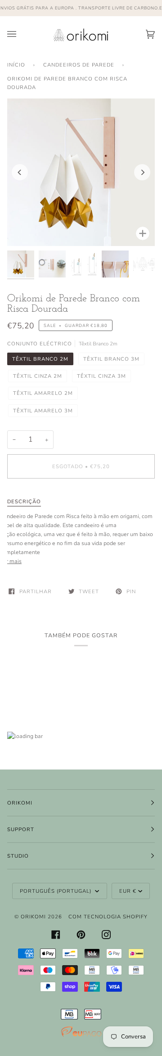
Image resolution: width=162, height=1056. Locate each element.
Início (16, 64)
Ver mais (11, 561)
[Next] (142, 172)
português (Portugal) (56, 891)
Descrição (24, 501)
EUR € (127, 891)
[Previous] (20, 172)
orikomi (33, 916)
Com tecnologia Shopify (108, 916)
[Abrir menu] (20, 34)
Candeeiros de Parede (78, 64)
